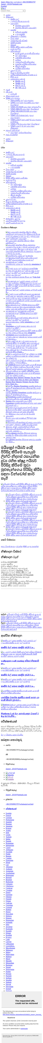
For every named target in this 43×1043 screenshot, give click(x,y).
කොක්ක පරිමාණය (23, 58)
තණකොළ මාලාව (13, 219)
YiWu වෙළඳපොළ (13, 98)
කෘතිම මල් (15, 19)
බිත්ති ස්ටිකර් (16, 43)
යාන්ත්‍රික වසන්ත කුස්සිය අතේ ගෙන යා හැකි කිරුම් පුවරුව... (20, 698)
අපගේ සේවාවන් (13, 130)
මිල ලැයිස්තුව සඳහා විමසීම (12, 735)
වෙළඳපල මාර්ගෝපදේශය (21, 132)
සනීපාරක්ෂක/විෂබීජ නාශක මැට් (24, 75)
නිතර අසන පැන (12, 96)
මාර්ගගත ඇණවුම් (18, 79)
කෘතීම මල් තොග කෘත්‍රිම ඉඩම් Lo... (18, 647)
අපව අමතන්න (12, 135)
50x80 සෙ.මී (20, 83)
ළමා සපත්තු (20, 34)
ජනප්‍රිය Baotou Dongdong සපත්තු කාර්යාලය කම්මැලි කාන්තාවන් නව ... (23, 393)
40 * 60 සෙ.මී (20, 88)
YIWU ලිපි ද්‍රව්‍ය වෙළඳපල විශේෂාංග (25, 124)
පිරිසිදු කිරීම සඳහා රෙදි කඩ (21, 47)
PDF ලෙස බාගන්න (31, 546)
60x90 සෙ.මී (20, 81)
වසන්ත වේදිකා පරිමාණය (25, 64)
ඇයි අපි (14, 94)
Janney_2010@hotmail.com (16, 769)
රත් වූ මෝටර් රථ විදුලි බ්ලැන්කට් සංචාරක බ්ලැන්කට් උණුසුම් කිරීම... (23, 361)
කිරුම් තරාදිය (20, 66)
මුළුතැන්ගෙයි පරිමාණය (25, 62)
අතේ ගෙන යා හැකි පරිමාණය (27, 53)
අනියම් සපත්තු (21, 32)
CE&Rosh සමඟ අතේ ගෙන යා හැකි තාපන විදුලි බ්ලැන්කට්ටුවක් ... (23, 374)
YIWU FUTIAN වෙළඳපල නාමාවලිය (26, 107)
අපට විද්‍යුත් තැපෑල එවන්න (12, 546)
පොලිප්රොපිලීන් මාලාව (15, 221)
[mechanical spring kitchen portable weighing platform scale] (21, 693)
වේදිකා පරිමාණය (22, 68)
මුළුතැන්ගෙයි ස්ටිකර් (19, 41)
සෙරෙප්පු (14, 23)
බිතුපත (13, 45)
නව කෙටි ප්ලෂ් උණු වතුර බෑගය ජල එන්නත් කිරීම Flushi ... (20, 351)
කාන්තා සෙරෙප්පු (22, 26)
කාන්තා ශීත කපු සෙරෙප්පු (25, 28)
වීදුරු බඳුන (15, 38)
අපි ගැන (9, 92)
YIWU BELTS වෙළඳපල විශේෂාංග (25, 109)
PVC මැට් (14, 77)
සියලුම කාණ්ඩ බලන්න (20, 73)
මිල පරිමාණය (21, 56)
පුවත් (8, 90)
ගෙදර (8, 15)
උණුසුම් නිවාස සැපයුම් (20, 21)
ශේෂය (18, 60)
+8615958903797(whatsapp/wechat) (19, 804)
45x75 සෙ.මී (20, 85)
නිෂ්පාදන (9, 17)
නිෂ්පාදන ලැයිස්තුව (18, 36)
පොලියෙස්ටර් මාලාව (14, 223)
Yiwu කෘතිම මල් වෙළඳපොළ (22, 100)
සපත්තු (13, 30)
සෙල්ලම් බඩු (16, 70)
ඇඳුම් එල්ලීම (16, 49)
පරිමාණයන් (15, 51)
